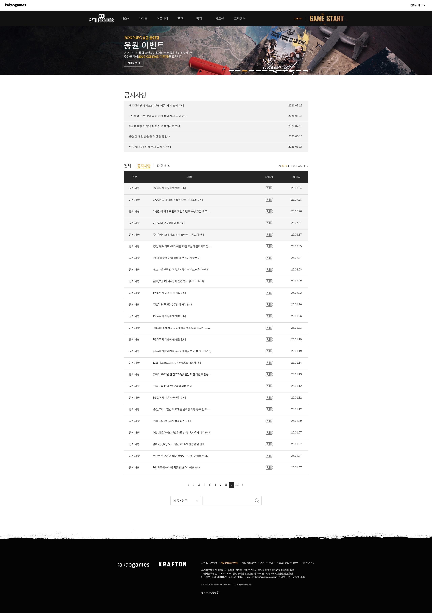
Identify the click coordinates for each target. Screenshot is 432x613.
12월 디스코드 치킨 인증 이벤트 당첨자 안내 (177, 362)
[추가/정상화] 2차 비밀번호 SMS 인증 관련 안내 (179, 444)
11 (305, 70)
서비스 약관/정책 (209, 562)
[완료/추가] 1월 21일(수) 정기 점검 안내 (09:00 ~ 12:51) (182, 351)
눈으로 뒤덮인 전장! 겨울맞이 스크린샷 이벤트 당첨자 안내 (182, 455)
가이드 (143, 18)
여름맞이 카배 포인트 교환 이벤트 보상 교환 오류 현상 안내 (182, 211)
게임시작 (329, 18)
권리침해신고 (266, 562)
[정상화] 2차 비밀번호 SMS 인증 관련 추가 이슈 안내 (181, 432)
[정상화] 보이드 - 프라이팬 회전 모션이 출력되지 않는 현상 (182, 246)
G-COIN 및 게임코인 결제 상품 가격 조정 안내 (178, 199)
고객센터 (240, 18)
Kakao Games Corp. (215, 584)
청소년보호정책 (248, 562)
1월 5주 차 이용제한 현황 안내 (169, 292)
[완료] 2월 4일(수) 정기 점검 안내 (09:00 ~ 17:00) (178, 281)
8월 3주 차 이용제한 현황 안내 (169, 188)
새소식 (125, 18)
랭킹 (199, 18)
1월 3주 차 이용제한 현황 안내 (169, 339)
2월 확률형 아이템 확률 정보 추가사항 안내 (176, 257)
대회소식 (163, 166)
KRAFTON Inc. (230, 584)
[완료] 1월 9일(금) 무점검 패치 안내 (172, 420)
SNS (180, 18)
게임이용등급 (308, 562)
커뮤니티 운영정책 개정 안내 (169, 223)
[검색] (257, 500)
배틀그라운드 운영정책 (287, 562)
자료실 (219, 18)
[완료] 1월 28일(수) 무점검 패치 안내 (172, 304)
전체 (127, 166)
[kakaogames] (15, 5)
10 (298, 70)
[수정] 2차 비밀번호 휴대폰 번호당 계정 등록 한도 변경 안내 (182, 409)
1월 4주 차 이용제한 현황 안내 (169, 316)
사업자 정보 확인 (284, 573)
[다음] (242, 485)
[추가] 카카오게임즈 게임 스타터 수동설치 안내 (178, 234)
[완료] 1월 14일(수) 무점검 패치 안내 (172, 386)
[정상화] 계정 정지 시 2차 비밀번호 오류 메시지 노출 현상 (182, 327)
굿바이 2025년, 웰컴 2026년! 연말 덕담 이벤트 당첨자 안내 (182, 374)
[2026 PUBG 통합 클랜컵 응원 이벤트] (216, 43)
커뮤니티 (162, 18)
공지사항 (143, 166)
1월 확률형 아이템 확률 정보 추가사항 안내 (176, 467)
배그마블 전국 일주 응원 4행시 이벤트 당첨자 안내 (180, 269)
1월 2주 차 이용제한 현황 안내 (169, 397)
